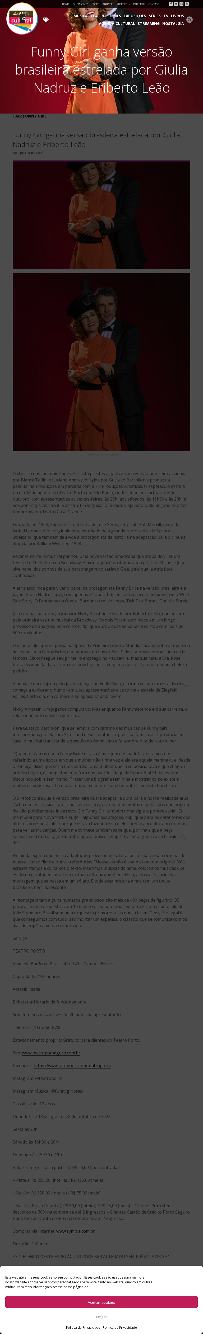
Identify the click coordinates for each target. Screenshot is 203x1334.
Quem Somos (80, 4)
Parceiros (139, 4)
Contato (154, 4)
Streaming (149, 23)
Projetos (122, 4)
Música (80, 15)
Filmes (114, 15)
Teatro (98, 15)
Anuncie (108, 4)
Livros (177, 15)
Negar (101, 1316)
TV (165, 15)
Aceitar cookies (101, 1302)
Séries (155, 15)
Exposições (135, 15)
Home (65, 4)
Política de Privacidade (83, 1327)
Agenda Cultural (117, 23)
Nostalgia (173, 23)
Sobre (95, 4)
